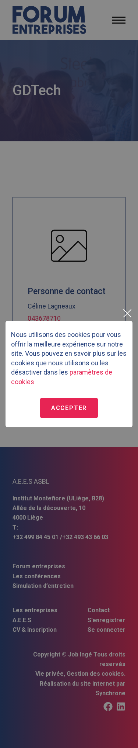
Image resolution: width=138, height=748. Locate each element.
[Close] (126, 313)
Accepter (69, 407)
